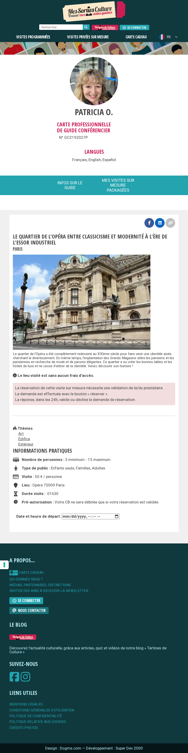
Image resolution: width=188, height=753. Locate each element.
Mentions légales (26, 704)
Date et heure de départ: (39, 516)
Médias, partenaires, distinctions (40, 585)
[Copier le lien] (170, 223)
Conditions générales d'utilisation (41, 710)
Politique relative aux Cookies (37, 722)
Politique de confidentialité (35, 716)
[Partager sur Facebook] (149, 223)
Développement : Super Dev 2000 (114, 748)
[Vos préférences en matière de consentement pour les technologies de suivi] (4, 564)
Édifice (24, 439)
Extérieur (25, 444)
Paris (17, 248)
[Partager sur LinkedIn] (160, 223)
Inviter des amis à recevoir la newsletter (48, 591)
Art (21, 433)
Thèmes (25, 428)
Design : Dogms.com (63, 748)
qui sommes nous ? (26, 579)
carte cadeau (31, 573)
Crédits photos (23, 728)
